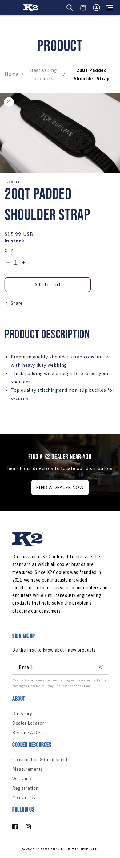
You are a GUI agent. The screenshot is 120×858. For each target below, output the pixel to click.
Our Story (22, 713)
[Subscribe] (100, 667)
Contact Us (23, 797)
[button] (109, 7)
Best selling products (43, 74)
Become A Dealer (30, 732)
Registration (25, 788)
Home (11, 74)
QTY (9, 250)
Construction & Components (41, 759)
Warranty (22, 778)
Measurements (27, 769)
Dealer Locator (28, 723)
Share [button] (17, 303)
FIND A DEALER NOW (60, 487)
